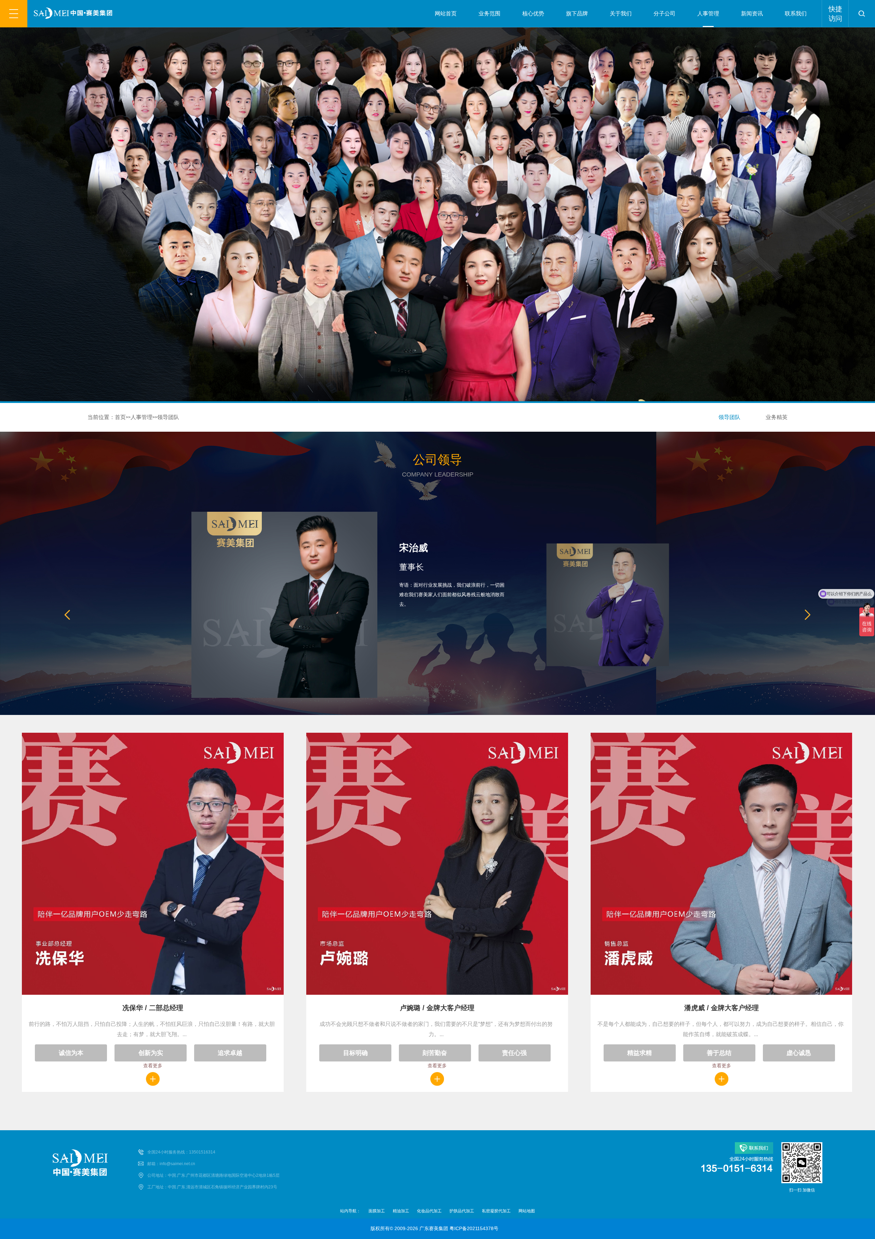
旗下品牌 (577, 13)
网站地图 (527, 1211)
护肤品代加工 (461, 1211)
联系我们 (796, 13)
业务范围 (489, 13)
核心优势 (533, 13)
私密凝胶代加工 (496, 1211)
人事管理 (708, 13)
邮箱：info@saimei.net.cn (171, 1163)
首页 (120, 417)
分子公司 (664, 13)
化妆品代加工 (429, 1211)
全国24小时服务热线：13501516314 (181, 1152)
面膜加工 (376, 1211)
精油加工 (401, 1211)
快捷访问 (835, 13)
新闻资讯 (752, 13)
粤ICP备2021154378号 (473, 1228)
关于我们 (621, 13)
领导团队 (168, 417)
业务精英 (777, 417)
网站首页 (446, 13)
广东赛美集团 (433, 1228)
